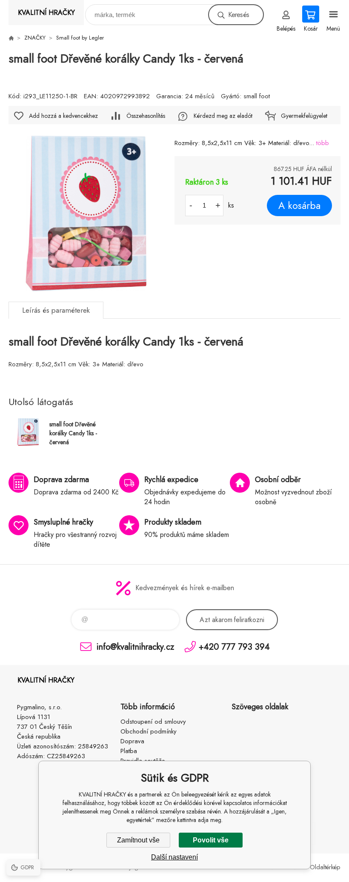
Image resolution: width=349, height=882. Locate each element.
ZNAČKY (35, 38)
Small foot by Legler (80, 38)
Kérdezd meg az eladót (223, 115)
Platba (128, 751)
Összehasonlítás (145, 115)
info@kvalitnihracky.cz (135, 646)
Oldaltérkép (325, 867)
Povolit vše (211, 840)
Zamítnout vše (138, 840)
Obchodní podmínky (148, 731)
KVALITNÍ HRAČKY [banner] (46, 12)
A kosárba (299, 205)
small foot (256, 96)
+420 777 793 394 (234, 646)
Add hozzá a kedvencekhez (63, 115)
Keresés (238, 15)
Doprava (132, 741)
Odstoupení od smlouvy (153, 721)
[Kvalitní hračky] (11, 37)
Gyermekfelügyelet (304, 115)
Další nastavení (174, 857)
